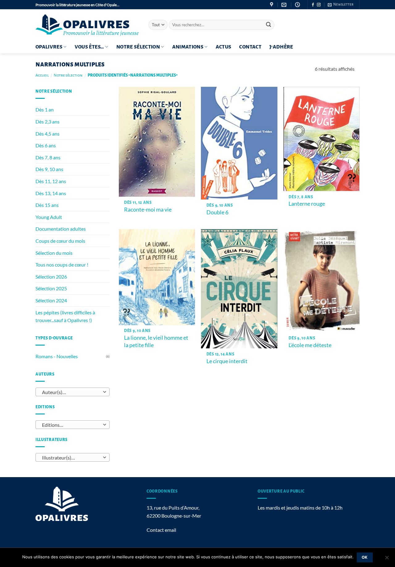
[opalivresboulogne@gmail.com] (284, 4)
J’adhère (281, 47)
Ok (365, 557)
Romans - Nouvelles (56, 356)
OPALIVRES (48, 47)
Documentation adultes (60, 229)
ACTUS (223, 47)
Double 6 (218, 212)
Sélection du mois (54, 253)
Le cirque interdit (226, 361)
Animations (188, 47)
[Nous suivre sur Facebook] (313, 5)
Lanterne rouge (307, 203)
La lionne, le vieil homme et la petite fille (156, 341)
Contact (250, 47)
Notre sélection (138, 47)
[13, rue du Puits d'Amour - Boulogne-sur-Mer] (272, 4)
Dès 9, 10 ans (49, 169)
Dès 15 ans (47, 205)
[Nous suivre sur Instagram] (319, 5)
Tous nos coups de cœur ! (61, 264)
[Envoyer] (268, 25)
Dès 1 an (44, 109)
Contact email (161, 530)
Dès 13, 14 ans (50, 193)
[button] (340, 4)
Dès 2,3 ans (47, 121)
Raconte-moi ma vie (148, 209)
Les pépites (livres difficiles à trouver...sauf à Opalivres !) (65, 316)
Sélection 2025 (51, 288)
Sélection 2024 (51, 300)
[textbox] (71, 392)
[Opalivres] (87, 25)
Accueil (42, 75)
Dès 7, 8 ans (47, 157)
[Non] (386, 559)
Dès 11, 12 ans (50, 181)
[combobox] (72, 392)
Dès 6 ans (45, 145)
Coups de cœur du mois (60, 241)
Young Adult (48, 217)
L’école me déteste (310, 345)
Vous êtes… (89, 47)
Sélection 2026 (51, 276)
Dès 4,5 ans (47, 133)
